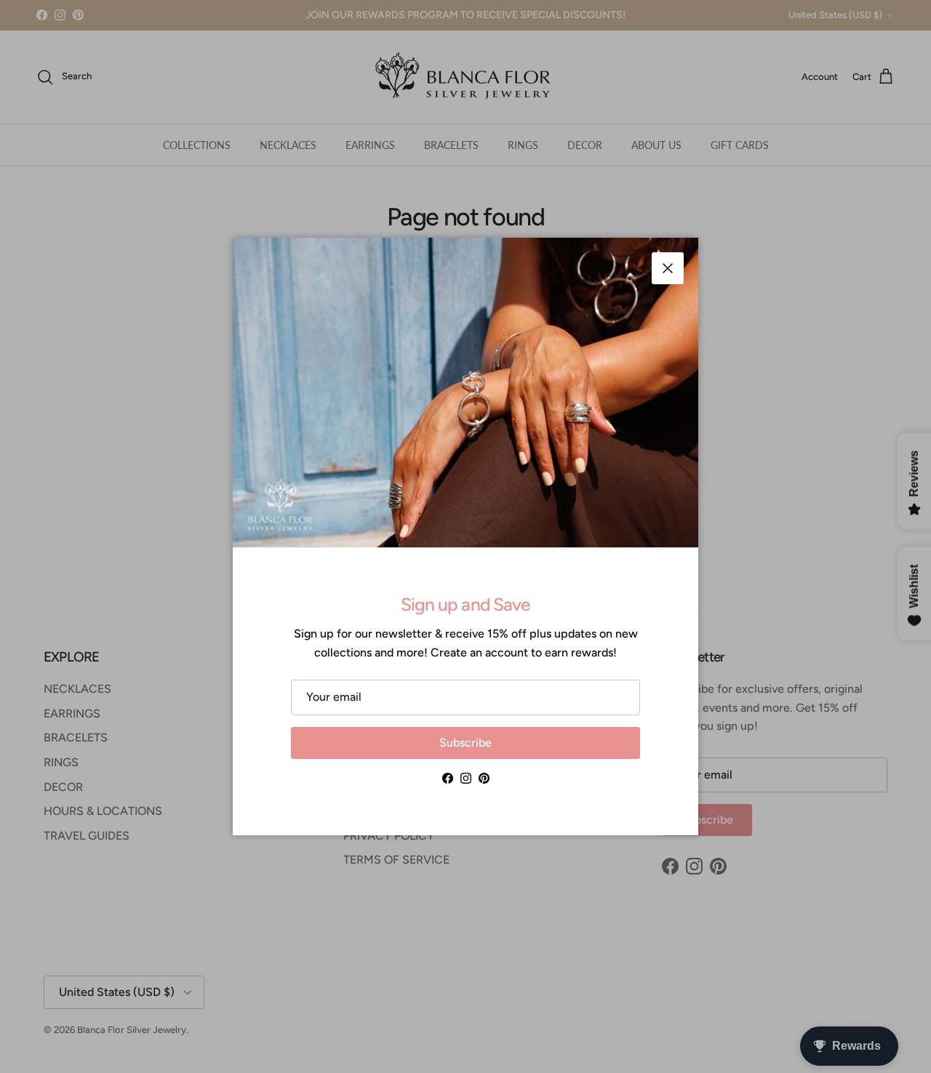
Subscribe (465, 743)
